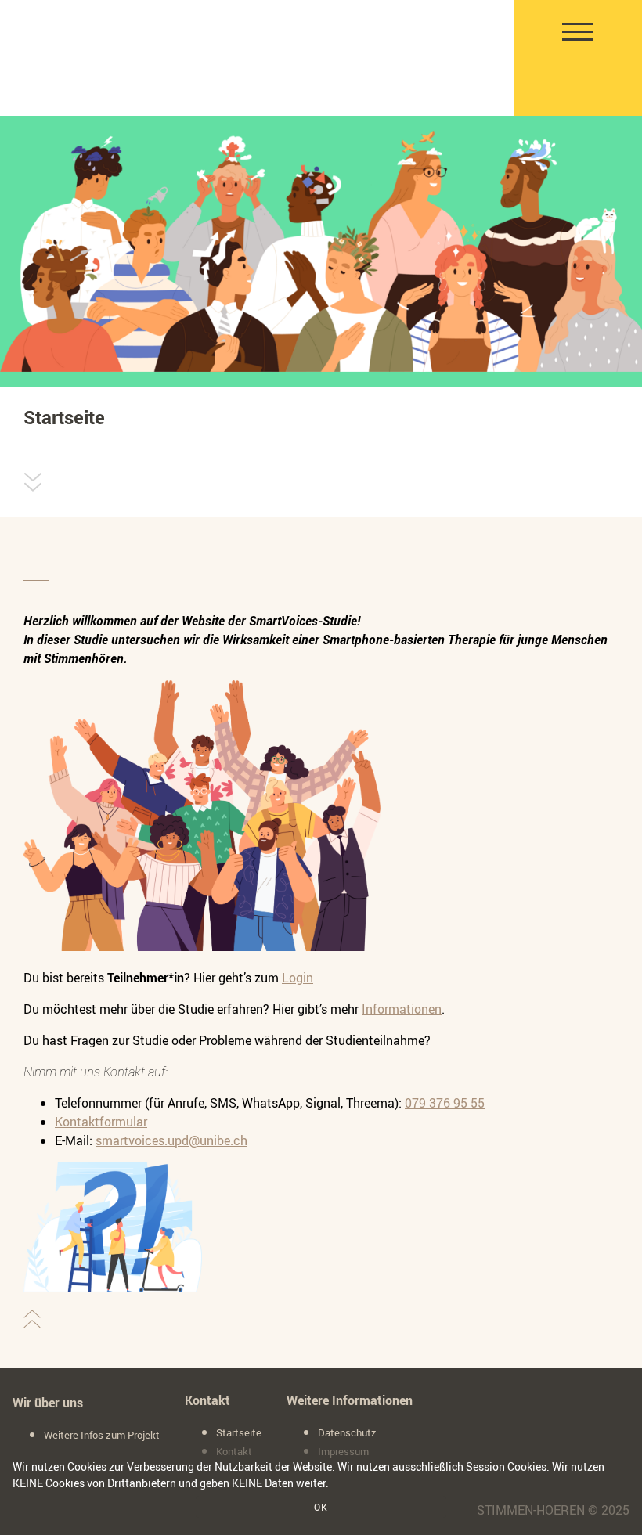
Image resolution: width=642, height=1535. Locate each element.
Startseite (238, 1432)
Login (297, 977)
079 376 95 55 (445, 1103)
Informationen (402, 1009)
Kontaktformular (101, 1121)
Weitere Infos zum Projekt (102, 1435)
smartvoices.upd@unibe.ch (171, 1140)
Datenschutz (347, 1432)
